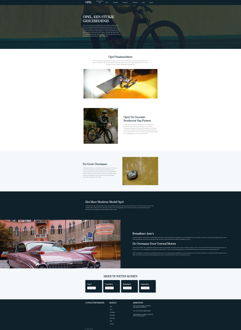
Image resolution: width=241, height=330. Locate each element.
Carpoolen (135, 2)
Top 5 (107, 2)
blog (143, 2)
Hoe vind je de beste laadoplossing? (142, 310)
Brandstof (125, 2)
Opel (88, 2)
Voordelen (115, 2)
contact (151, 2)
